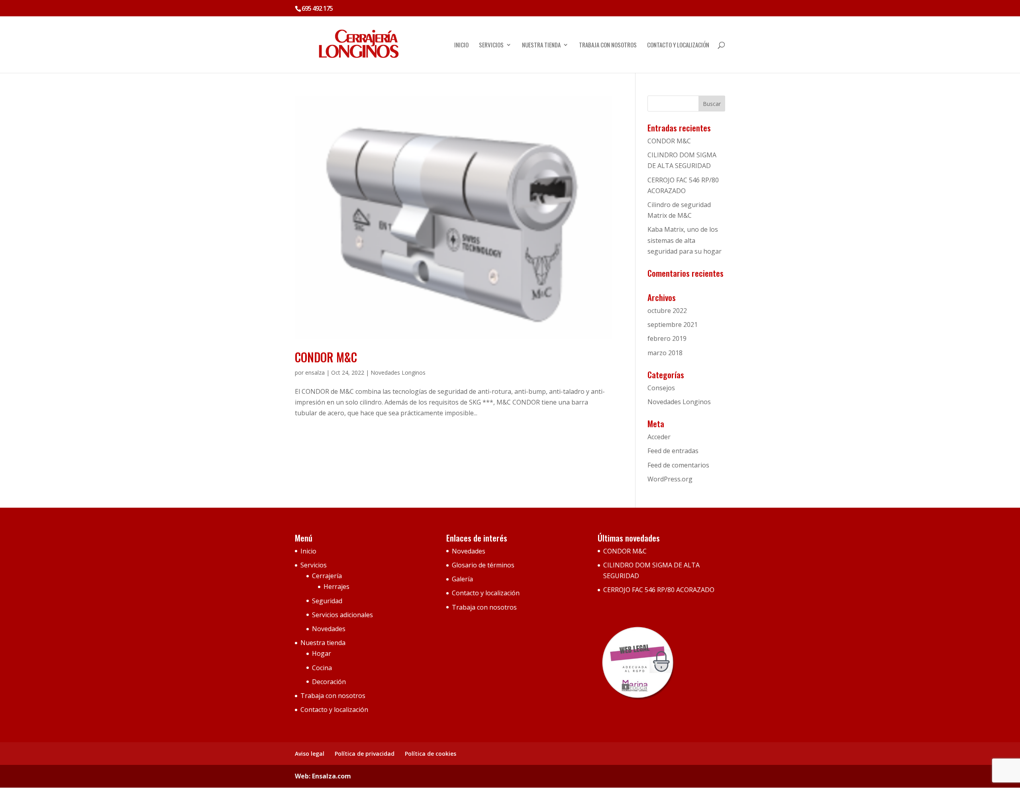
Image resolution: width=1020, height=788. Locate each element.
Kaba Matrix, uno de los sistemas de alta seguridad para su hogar (684, 240)
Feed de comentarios (678, 465)
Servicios (491, 45)
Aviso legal (309, 753)
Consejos (661, 387)
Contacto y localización (678, 45)
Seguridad (327, 600)
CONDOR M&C (326, 357)
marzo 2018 (665, 352)
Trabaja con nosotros (608, 45)
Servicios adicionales (342, 614)
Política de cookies (430, 753)
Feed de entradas (672, 450)
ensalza (315, 372)
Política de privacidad (364, 753)
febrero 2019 (667, 338)
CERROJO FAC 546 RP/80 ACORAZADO (658, 589)
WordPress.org (669, 479)
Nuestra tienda (541, 45)
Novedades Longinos (398, 372)
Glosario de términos (483, 565)
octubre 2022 (667, 310)
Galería (462, 579)
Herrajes (336, 586)
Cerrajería (327, 575)
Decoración (329, 681)
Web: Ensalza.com (323, 776)
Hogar (321, 653)
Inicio (461, 45)
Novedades (328, 628)
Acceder (659, 436)
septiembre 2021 (672, 324)
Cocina (322, 667)
